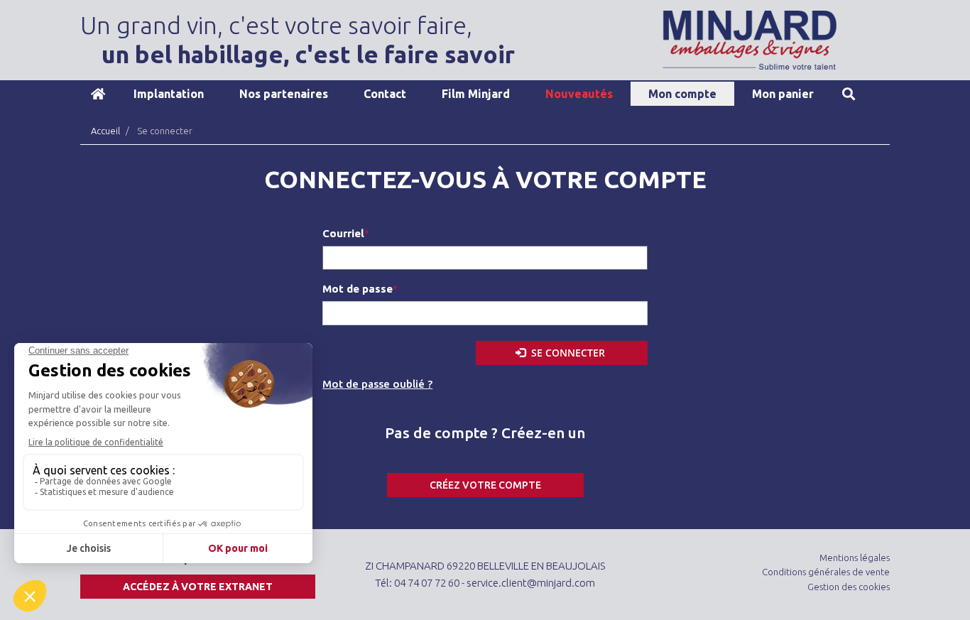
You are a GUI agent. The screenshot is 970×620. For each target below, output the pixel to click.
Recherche (849, 94)
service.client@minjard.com (531, 583)
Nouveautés (579, 93)
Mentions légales (854, 557)
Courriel (343, 233)
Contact (385, 93)
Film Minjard (476, 93)
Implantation (168, 93)
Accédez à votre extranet (198, 586)
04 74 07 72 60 (426, 583)
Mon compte (682, 93)
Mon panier (783, 93)
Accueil (98, 94)
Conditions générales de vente (826, 572)
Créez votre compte (485, 485)
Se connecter (566, 352)
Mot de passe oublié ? (377, 384)
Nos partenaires (283, 93)
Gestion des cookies (848, 587)
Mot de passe (357, 289)
